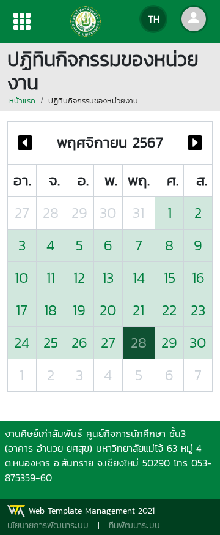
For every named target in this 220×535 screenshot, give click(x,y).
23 (198, 310)
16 (198, 277)
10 (22, 277)
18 (50, 310)
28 (51, 212)
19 (79, 310)
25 (50, 342)
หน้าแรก (22, 101)
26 (79, 342)
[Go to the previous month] (25, 143)
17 (22, 310)
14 (139, 277)
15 (169, 277)
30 (108, 212)
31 (138, 212)
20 (108, 310)
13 (108, 277)
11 (50, 277)
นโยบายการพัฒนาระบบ (48, 525)
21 (138, 310)
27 (22, 212)
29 (79, 212)
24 (21, 342)
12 (79, 277)
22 (169, 310)
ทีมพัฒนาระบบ (134, 525)
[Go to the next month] (195, 143)
